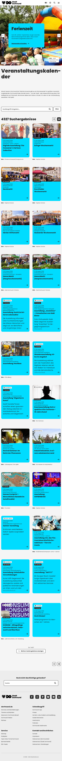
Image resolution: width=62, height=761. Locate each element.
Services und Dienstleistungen (10, 710)
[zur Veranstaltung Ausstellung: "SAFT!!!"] (47, 576)
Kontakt (35, 734)
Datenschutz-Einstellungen (41, 744)
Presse (35, 712)
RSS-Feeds (4, 744)
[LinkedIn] (59, 697)
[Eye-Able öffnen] (50, 2)
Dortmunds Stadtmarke (40, 725)
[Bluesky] (48, 697)
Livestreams (36, 720)
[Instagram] (37, 697)
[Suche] (55, 683)
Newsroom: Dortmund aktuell (10, 715)
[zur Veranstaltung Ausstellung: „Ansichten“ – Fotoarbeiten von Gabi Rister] (47, 315)
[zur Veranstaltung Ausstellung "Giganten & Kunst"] (15, 402)
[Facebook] (32, 697)
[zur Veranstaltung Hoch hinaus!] (47, 620)
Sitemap (3, 734)
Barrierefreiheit (5, 741)
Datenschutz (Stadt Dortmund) (42, 741)
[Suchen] (50, 109)
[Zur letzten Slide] (3, 35)
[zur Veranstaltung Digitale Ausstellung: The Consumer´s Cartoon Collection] (15, 140)
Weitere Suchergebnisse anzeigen (32, 651)
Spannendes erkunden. (19, 43)
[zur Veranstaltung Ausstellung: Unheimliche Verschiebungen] (15, 576)
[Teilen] (59, 664)
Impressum (36, 736)
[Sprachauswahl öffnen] (46, 2)
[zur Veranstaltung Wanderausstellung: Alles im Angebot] (47, 358)
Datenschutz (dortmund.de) (41, 739)
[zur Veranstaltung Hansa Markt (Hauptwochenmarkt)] (15, 271)
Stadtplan (4, 736)
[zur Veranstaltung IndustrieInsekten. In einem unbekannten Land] (47, 446)
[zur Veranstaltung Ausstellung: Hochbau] (15, 358)
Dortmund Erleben (6, 718)
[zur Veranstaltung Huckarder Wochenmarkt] (47, 228)
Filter (57, 109)
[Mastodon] (42, 697)
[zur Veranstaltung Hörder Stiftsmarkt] (15, 228)
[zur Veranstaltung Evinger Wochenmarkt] (47, 140)
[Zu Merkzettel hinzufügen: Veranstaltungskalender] (54, 664)
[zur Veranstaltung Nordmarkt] (15, 184)
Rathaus (3, 720)
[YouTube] (53, 697)
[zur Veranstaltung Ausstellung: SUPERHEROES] (47, 489)
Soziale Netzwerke (38, 718)
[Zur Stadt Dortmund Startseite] (11, 2)
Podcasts (35, 723)
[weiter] (59, 35)
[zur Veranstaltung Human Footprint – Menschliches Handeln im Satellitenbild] (15, 489)
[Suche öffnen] (54, 2)
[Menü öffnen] (58, 2)
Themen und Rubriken (7, 712)
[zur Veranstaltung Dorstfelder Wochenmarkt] (47, 184)
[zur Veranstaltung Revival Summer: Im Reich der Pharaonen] (15, 446)
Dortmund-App (37, 710)
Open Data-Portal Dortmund (10, 739)
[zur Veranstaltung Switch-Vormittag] (15, 533)
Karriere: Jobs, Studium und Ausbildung (44, 715)
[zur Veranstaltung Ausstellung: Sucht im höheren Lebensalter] (15, 315)
